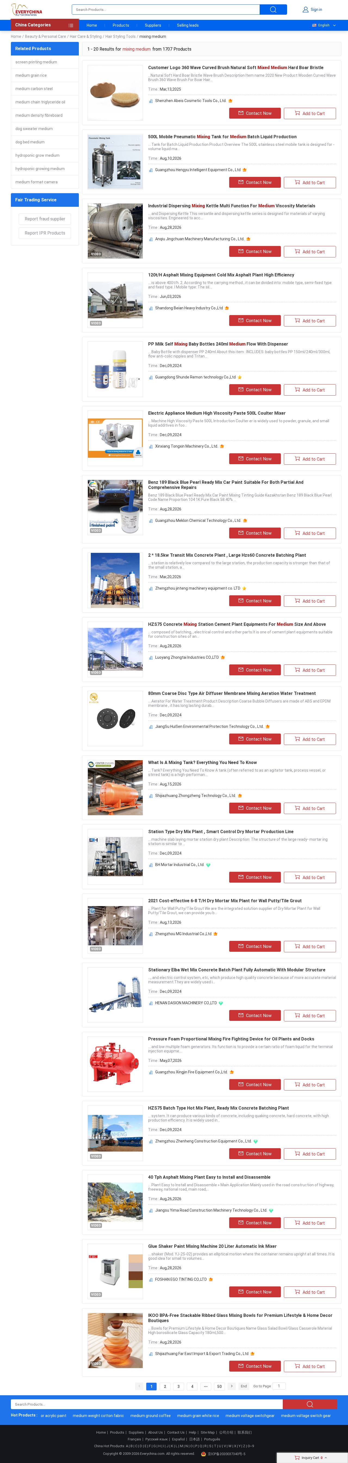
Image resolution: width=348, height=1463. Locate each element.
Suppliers (153, 25)
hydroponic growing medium (40, 169)
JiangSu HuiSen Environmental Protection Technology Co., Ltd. (209, 726)
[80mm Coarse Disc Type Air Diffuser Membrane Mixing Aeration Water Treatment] (115, 718)
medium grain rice (31, 75)
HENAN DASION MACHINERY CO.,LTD (186, 1003)
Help (192, 1432)
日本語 (194, 1439)
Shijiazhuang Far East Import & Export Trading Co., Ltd (201, 1353)
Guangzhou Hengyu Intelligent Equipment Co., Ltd (198, 170)
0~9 (251, 1446)
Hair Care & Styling (86, 36)
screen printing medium (36, 62)
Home (92, 25)
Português (212, 1439)
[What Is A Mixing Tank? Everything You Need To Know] (115, 787)
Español (178, 1439)
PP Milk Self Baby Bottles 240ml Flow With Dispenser (218, 344)
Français (134, 1439)
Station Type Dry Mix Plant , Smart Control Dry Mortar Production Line (221, 831)
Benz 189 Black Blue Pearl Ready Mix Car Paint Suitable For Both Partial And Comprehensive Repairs (225, 485)
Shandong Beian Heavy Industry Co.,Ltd (189, 308)
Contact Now (259, 113)
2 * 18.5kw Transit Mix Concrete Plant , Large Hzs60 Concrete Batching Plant (227, 555)
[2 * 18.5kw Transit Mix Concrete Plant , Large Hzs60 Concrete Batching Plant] (115, 580)
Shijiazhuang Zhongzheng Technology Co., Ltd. (195, 795)
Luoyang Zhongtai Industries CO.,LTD (187, 657)
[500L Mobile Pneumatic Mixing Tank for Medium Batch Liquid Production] (115, 161)
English (324, 25)
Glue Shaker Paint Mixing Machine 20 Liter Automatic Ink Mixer (212, 1246)
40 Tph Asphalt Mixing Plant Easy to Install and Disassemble (209, 1177)
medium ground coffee (137, 1415)
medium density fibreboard (39, 115)
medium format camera (36, 182)
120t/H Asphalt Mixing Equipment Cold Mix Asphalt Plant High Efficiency (221, 275)
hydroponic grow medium (37, 155)
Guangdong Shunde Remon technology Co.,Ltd (195, 377)
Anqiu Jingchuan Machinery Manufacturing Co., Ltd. (199, 239)
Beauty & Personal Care (45, 36)
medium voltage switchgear (236, 1415)
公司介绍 (226, 1432)
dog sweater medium (34, 129)
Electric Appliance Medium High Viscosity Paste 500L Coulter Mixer (217, 413)
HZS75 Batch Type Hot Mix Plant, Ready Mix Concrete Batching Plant (218, 1108)
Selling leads (188, 25)
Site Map (208, 1432)
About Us (155, 1432)
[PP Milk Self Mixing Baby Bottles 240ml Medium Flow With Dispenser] (115, 369)
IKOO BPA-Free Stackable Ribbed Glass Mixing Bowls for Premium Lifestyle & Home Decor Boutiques (240, 1318)
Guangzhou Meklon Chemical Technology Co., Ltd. (198, 520)
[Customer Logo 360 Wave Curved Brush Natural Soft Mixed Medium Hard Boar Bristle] (115, 92)
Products (121, 25)
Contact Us (176, 1432)
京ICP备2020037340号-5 (226, 1454)
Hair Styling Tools (120, 36)
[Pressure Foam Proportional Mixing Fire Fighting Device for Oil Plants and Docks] (115, 1064)
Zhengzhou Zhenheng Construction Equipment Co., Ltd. (203, 1141)
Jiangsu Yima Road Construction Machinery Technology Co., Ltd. (211, 1210)
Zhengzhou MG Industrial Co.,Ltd (183, 934)
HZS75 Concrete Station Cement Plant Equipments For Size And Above (237, 624)
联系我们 (245, 1432)
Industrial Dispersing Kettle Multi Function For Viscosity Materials (231, 205)
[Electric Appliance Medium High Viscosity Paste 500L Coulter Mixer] (115, 438)
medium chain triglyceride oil (40, 102)
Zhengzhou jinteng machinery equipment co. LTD (197, 588)
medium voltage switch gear (293, 1415)
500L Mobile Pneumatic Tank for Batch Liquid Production (222, 136)
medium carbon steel (34, 89)
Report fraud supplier (45, 218)
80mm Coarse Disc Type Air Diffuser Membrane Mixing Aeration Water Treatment (232, 693)
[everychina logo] (26, 9)
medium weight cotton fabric (85, 1415)
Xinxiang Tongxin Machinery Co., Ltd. (186, 446)
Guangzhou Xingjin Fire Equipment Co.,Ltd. (191, 1072)
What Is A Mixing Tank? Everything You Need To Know (202, 762)
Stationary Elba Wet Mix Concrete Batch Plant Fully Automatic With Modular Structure (236, 969)
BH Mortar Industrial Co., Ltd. (179, 865)
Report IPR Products (45, 233)
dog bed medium (30, 142)
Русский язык (156, 1439)
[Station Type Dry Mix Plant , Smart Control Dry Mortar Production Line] (115, 856)
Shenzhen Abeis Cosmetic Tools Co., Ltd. (190, 100)
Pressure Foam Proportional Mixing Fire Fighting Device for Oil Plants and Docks (231, 1039)
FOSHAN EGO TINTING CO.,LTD (181, 1279)
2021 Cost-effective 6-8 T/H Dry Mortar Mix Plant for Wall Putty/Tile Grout (225, 900)
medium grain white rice (185, 1415)
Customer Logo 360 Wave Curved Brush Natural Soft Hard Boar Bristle (236, 67)
